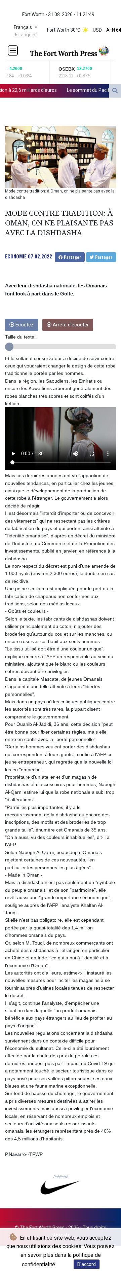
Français (23, 27)
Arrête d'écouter (70, 325)
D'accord (86, 1264)
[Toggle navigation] (12, 50)
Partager (72, 257)
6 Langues (26, 34)
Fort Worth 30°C (63, 30)
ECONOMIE (16, 256)
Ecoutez (24, 325)
